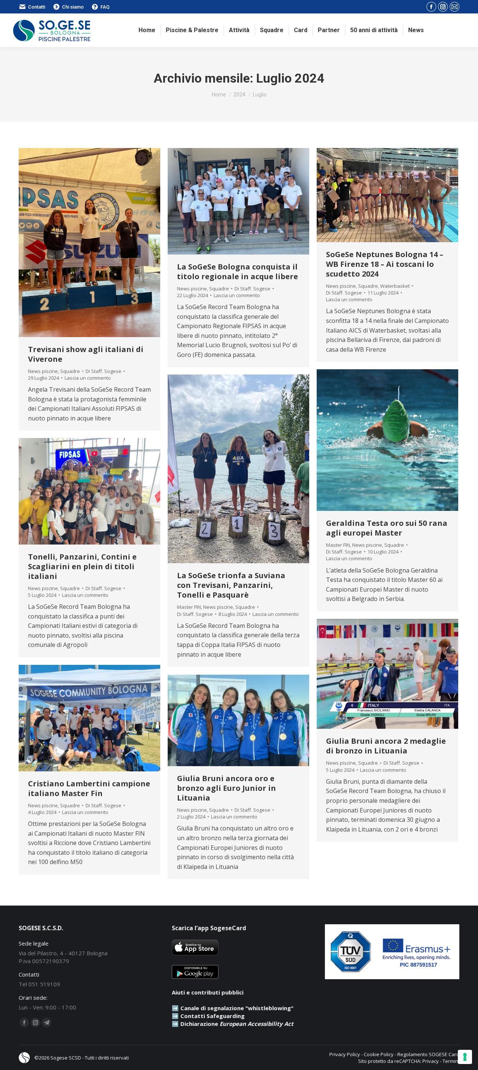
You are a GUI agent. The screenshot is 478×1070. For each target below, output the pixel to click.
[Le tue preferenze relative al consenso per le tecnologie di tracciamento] (465, 1057)
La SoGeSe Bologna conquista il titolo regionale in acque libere (237, 271)
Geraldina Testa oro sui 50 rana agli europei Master (386, 528)
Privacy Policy (344, 1054)
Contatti (36, 7)
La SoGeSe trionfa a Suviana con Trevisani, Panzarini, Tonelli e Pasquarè (231, 585)
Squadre (70, 371)
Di (103, 371)
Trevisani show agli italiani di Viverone (85, 354)
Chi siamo (73, 7)
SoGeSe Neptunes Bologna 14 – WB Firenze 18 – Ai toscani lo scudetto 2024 (384, 264)
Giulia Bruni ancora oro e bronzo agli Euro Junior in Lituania (226, 788)
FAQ (104, 7)
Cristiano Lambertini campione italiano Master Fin (89, 788)
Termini (451, 1061)
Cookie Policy (379, 1054)
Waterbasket (395, 286)
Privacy (430, 1061)
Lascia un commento (88, 377)
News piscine (43, 371)
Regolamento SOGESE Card (428, 1054)
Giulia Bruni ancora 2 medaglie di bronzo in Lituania (386, 746)
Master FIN (338, 545)
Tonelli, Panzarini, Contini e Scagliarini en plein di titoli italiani (82, 566)
